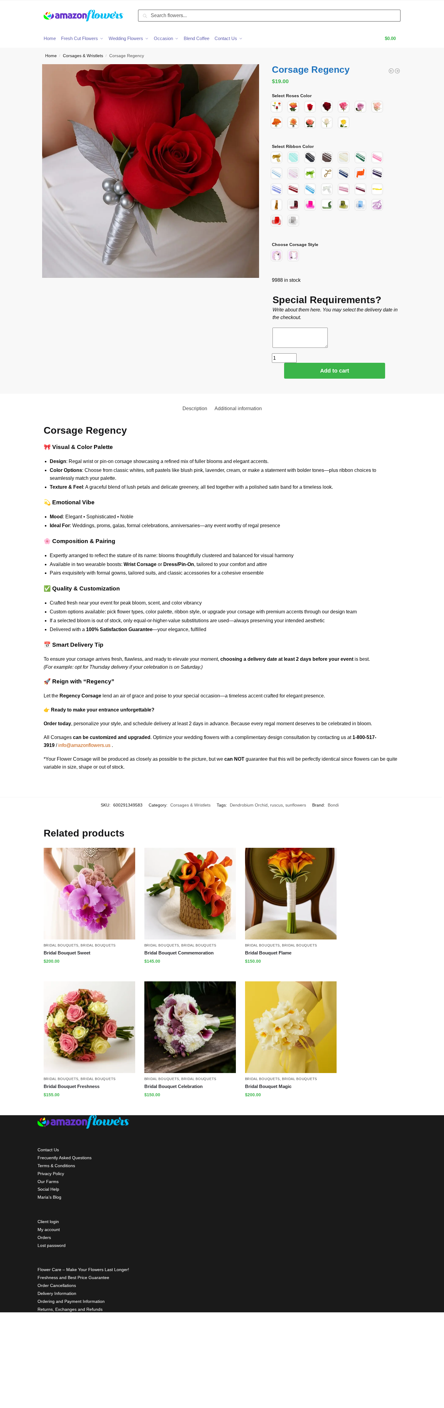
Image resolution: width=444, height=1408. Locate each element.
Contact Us (48, 1149)
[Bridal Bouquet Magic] (291, 1027)
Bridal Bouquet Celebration (173, 1086)
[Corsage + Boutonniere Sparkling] (391, 71)
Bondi (333, 805)
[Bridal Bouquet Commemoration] (190, 893)
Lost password (52, 1245)
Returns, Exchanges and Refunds (70, 1309)
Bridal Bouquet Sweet (67, 952)
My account (49, 1229)
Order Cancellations (57, 1285)
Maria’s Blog (49, 1197)
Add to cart (334, 371)
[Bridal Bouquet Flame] (291, 893)
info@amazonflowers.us (84, 745)
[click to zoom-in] (150, 171)
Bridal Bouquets (61, 945)
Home (51, 55)
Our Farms (48, 1181)
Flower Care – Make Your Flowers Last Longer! (83, 1269)
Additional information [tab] (238, 408)
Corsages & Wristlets (83, 55)
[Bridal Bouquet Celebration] (190, 1027)
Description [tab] (194, 408)
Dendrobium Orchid (249, 805)
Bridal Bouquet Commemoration (179, 952)
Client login (48, 1221)
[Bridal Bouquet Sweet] (89, 893)
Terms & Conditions (56, 1165)
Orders (44, 1237)
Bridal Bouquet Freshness (71, 1086)
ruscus (276, 805)
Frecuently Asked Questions (65, 1157)
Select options (89, 974)
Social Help (48, 1189)
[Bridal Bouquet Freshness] (89, 1027)
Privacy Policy (51, 1173)
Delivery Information (57, 1293)
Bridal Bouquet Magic (268, 1086)
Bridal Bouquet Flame (268, 952)
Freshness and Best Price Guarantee (73, 1277)
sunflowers (295, 805)
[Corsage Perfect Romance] (397, 71)
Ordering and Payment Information (71, 1301)
